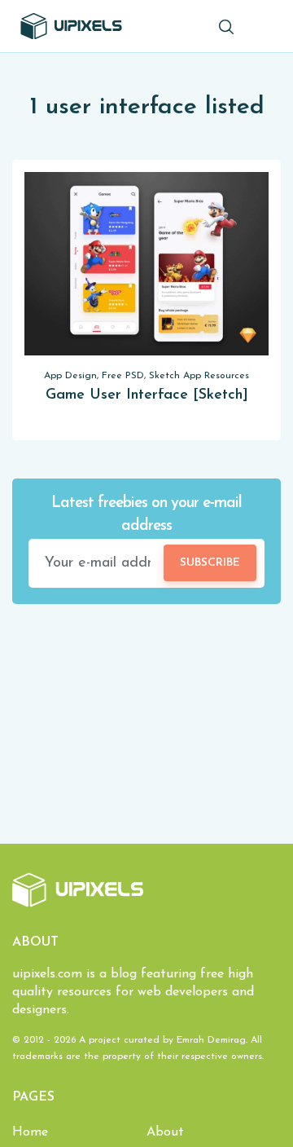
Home (30, 1132)
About (165, 1132)
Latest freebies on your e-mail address (146, 515)
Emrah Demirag (211, 1040)
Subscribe (210, 563)
